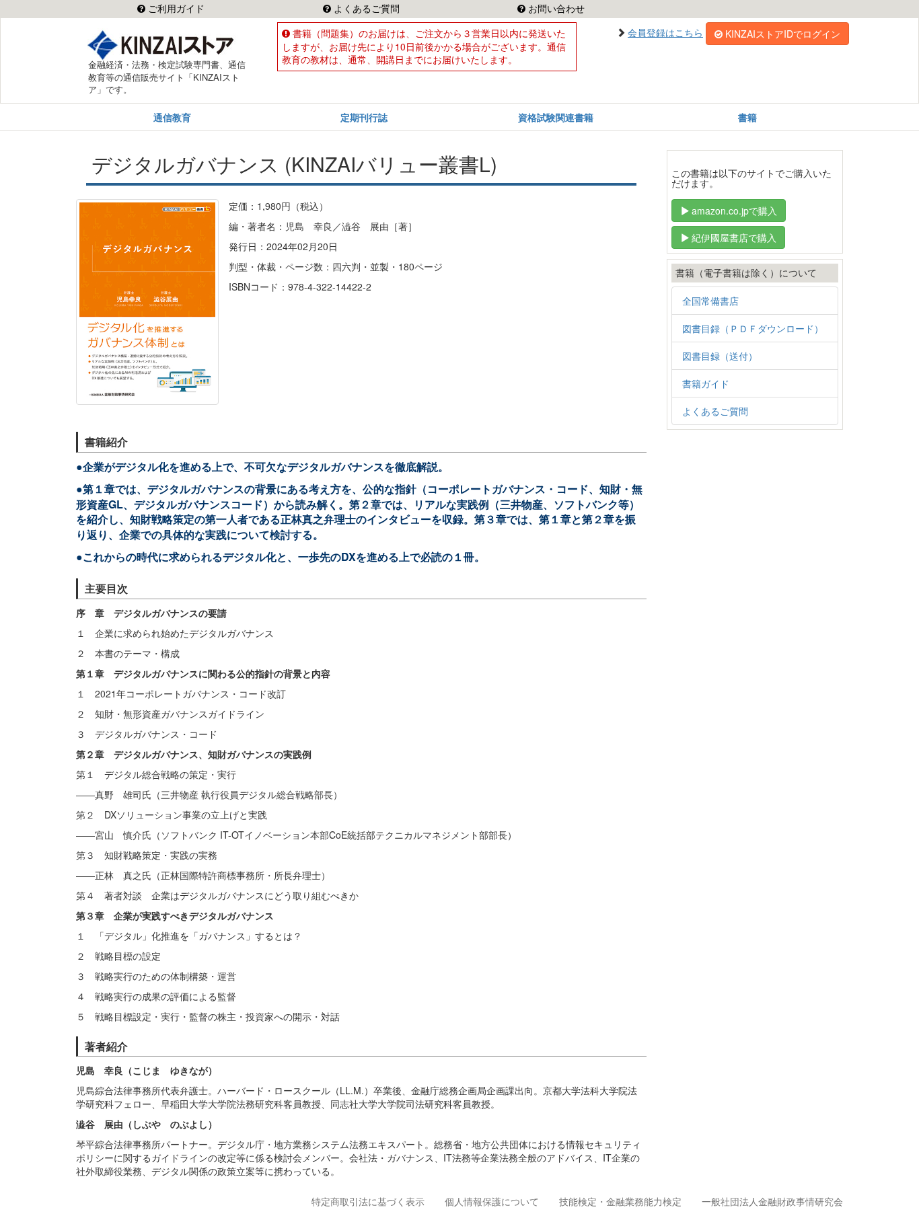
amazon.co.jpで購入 (734, 210)
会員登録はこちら (665, 32)
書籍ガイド (705, 383)
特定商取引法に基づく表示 (368, 1201)
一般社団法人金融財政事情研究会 (772, 1201)
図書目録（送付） (720, 356)
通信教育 (172, 117)
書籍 (747, 117)
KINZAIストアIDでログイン (782, 33)
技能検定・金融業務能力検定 (620, 1201)
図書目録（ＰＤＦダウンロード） (752, 328)
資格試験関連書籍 (555, 117)
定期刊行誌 (364, 117)
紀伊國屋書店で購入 (734, 237)
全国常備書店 (710, 300)
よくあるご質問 (365, 8)
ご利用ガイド (175, 8)
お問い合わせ (555, 8)
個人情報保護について (492, 1201)
